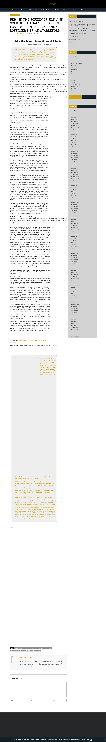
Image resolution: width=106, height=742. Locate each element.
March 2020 (74, 272)
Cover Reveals (75, 61)
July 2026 (73, 110)
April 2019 (73, 295)
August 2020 (74, 261)
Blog (11, 15)
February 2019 (74, 300)
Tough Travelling (75, 84)
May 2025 (73, 140)
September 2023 (75, 183)
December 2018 (75, 304)
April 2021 (73, 244)
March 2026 (74, 119)
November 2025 (75, 127)
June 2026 (73, 113)
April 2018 (73, 321)
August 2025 (74, 134)
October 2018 (74, 308)
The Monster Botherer (76, 74)
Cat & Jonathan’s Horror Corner (79, 59)
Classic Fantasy (31, 648)
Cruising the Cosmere (76, 63)
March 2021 (74, 247)
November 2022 (75, 204)
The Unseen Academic (76, 91)
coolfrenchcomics (23, 475)
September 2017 (75, 336)
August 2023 (74, 185)
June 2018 (73, 317)
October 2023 (74, 181)
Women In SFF (75, 86)
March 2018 (74, 323)
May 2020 (73, 268)
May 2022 (73, 217)
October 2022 (74, 206)
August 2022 (74, 210)
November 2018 (75, 306)
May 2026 (73, 115)
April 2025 (73, 142)
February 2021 (74, 249)
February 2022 (74, 223)
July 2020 (73, 264)
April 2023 (73, 193)
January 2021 (74, 251)
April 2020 (73, 270)
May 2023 (73, 191)
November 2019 (75, 281)
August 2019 (74, 287)
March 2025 (74, 144)
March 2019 (74, 298)
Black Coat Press (18, 648)
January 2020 (74, 276)
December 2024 (75, 151)
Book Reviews (45, 9)
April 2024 (73, 168)
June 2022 (73, 215)
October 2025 (74, 130)
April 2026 (73, 117)
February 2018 (74, 325)
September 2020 (75, 259)
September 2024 (75, 157)
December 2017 (75, 329)
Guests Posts (16, 15)
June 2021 (73, 240)
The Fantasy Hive (17, 33)
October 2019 (74, 283)
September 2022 (75, 208)
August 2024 (74, 159)
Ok (91, 739)
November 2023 (75, 178)
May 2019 (73, 293)
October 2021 (74, 232)
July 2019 (73, 289)
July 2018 (73, 315)
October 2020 (74, 257)
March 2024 (74, 170)
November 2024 (75, 153)
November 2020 (75, 255)
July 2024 (73, 161)
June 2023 (73, 189)
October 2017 (74, 334)
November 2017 (75, 332)
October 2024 (74, 155)
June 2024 (73, 164)
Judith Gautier (29, 650)
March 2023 (74, 195)
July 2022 (73, 213)
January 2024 (74, 174)
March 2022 (74, 221)
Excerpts (73, 65)
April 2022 (73, 219)
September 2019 (75, 285)
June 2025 (73, 138)
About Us (22, 9)
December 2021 (75, 227)
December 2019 (75, 278)
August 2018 (74, 312)
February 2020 (74, 274)
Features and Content (70, 9)
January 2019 (74, 302)
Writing (56, 9)
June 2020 (73, 266)
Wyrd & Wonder (75, 88)
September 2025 (75, 132)
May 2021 (73, 242)
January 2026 (74, 123)
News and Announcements (78, 76)
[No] (104, 740)
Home (13, 9)
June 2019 (73, 291)
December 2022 (75, 202)
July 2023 (73, 187)
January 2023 (74, 200)
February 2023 (74, 198)
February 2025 (74, 147)
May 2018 (73, 319)
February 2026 (74, 121)
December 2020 (75, 253)
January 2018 (74, 327)
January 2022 (74, 225)
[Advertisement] (23, 726)
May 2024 (73, 166)
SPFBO (73, 80)
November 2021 (75, 230)
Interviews (33, 9)
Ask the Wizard (75, 57)
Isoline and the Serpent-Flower (17, 650)
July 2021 (73, 238)
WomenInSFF (37, 650)
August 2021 (74, 236)
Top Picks (84, 9)
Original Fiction (75, 78)
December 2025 (75, 125)
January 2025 (74, 149)
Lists (72, 71)
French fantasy (40, 648)
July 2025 (73, 136)
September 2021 (75, 234)
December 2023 (75, 176)
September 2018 (75, 310)
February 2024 (74, 172)
